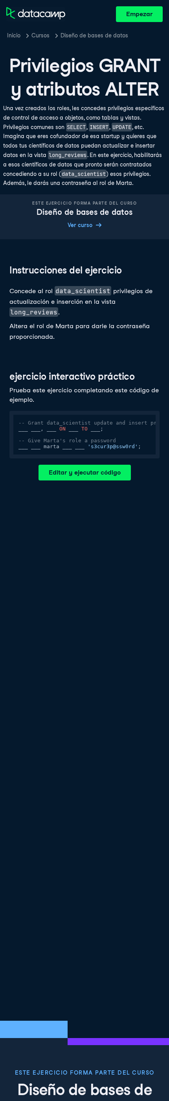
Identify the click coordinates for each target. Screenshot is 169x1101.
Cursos (40, 35)
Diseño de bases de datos (94, 35)
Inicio (13, 35)
